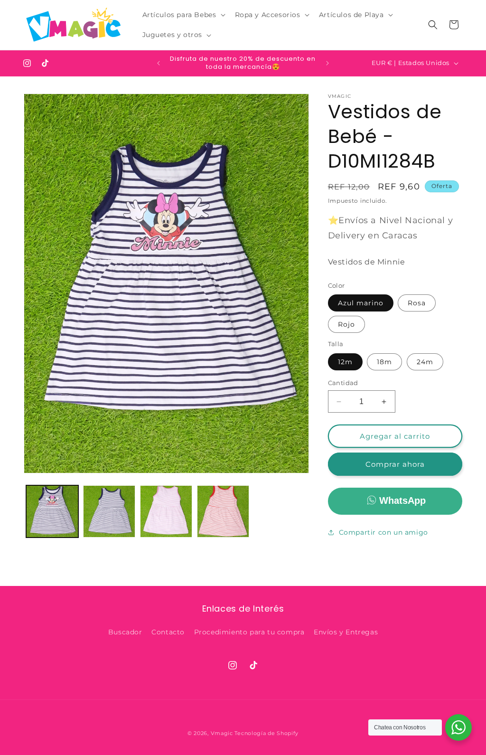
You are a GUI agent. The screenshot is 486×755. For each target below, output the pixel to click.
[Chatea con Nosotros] (458, 727)
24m (425, 362)
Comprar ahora (395, 464)
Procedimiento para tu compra (249, 632)
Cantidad (343, 383)
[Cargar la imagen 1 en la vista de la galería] (52, 511)
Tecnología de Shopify (266, 733)
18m (384, 362)
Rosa (417, 303)
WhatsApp (402, 500)
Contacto (168, 632)
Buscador (125, 632)
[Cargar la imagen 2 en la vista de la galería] (109, 511)
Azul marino (360, 303)
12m (345, 362)
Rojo (346, 324)
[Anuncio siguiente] (327, 63)
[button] (183, 15)
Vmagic (222, 733)
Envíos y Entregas (346, 632)
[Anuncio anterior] (158, 63)
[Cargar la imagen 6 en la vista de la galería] (223, 511)
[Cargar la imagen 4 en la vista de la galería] (166, 511)
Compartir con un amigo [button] (383, 532)
